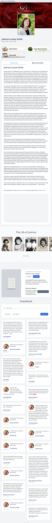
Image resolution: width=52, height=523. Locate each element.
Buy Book (36, 276)
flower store (42, 190)
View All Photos (26, 256)
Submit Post (44, 314)
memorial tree (21, 190)
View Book (29, 276)
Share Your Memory (43, 291)
